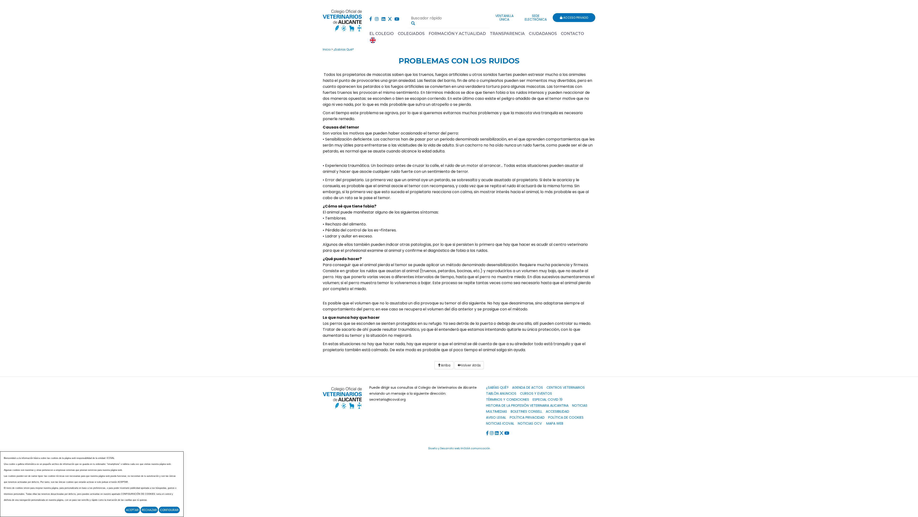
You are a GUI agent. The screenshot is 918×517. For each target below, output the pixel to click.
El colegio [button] (381, 33)
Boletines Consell (526, 411)
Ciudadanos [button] (543, 33)
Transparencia (507, 33)
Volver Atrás (471, 365)
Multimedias (496, 411)
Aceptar (132, 510)
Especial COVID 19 (548, 399)
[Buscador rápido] (413, 23)
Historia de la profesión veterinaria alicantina (527, 405)
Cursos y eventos (536, 393)
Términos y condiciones (507, 399)
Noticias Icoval (500, 423)
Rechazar (149, 510)
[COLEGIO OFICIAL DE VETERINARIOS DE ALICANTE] (342, 19)
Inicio (327, 49)
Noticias (579, 405)
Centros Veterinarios (565, 387)
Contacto (572, 33)
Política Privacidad (527, 417)
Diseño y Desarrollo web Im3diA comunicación (459, 448)
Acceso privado (575, 18)
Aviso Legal (496, 417)
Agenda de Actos (527, 387)
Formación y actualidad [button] (457, 33)
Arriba (445, 365)
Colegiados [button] (411, 33)
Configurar (169, 510)
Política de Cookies (566, 417)
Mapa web (554, 423)
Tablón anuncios (501, 393)
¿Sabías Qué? (343, 49)
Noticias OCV (530, 423)
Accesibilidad (557, 411)
